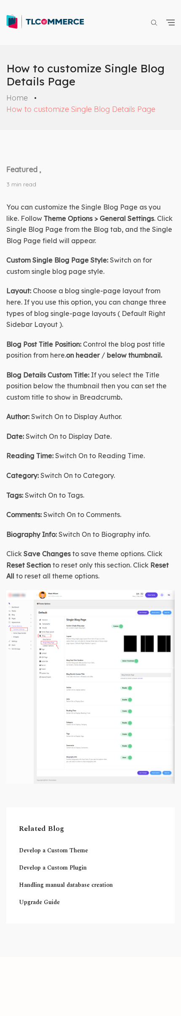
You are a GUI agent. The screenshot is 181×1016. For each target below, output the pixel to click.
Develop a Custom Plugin (53, 867)
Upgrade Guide (39, 902)
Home (17, 98)
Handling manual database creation (66, 885)
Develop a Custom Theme (53, 850)
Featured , (23, 169)
